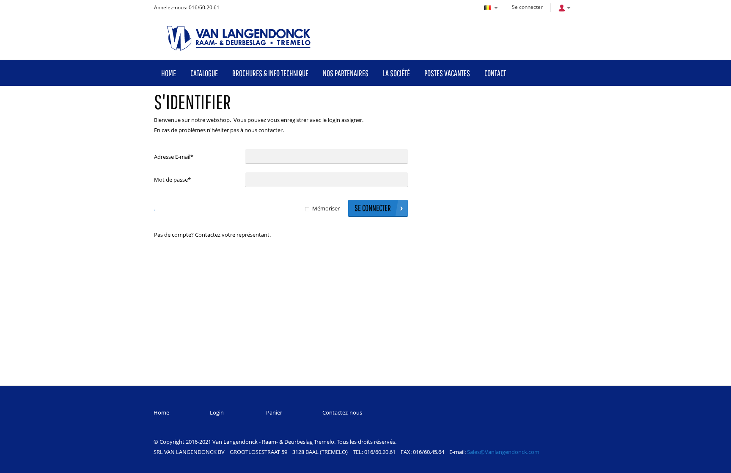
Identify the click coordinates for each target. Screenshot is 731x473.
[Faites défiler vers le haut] (713, 463)
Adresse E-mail (173, 156)
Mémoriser (326, 208)
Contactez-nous (342, 412)
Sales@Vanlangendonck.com (503, 452)
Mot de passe (172, 179)
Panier (274, 412)
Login (217, 412)
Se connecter (527, 7)
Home (161, 412)
